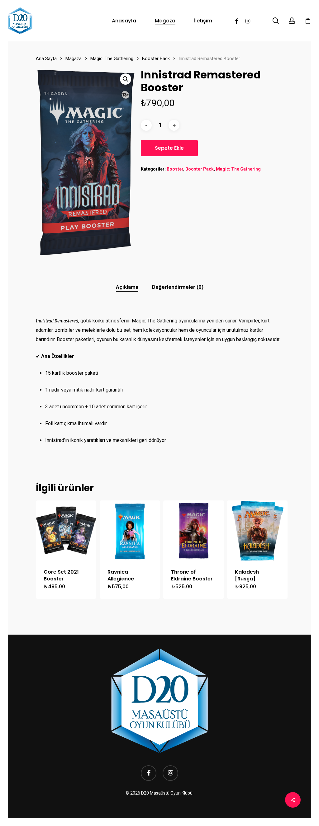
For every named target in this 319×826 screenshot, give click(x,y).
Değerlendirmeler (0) (177, 287)
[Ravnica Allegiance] (130, 530)
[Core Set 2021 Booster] (66, 530)
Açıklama (127, 287)
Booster (175, 169)
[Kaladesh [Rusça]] (257, 530)
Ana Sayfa (46, 58)
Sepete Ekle (169, 148)
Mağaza (73, 58)
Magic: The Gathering (111, 58)
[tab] (127, 287)
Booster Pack (156, 58)
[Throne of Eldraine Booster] (193, 530)
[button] (125, 79)
